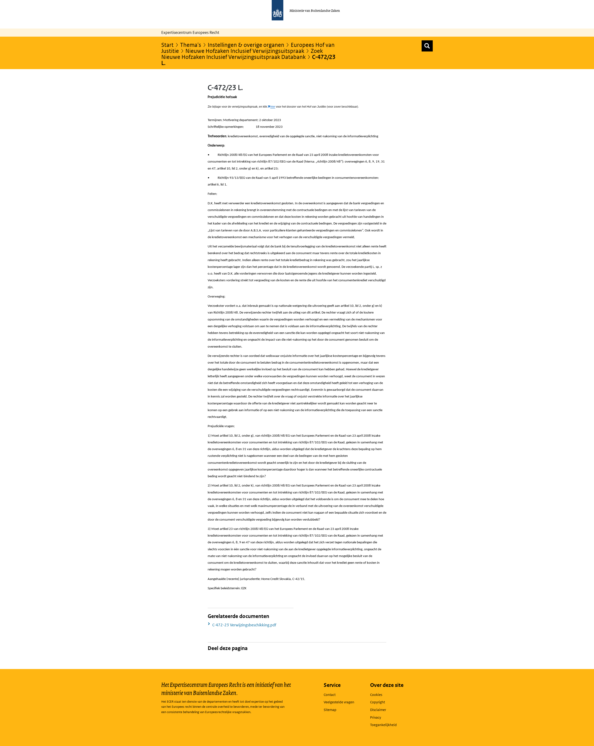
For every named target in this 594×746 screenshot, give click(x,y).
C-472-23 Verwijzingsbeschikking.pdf (244, 625)
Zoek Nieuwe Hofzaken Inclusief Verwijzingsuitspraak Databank (242, 53)
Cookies (376, 694)
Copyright (377, 702)
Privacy (375, 717)
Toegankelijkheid (383, 725)
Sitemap (330, 710)
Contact (330, 694)
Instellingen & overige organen (246, 44)
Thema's (190, 44)
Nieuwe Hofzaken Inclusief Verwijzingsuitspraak (244, 50)
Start (167, 44)
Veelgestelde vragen (339, 702)
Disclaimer (378, 710)
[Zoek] (427, 45)
